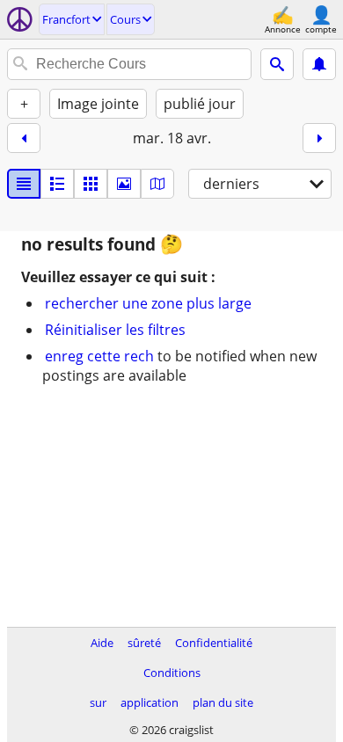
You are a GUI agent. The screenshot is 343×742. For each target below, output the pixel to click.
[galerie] (124, 184)
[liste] (23, 184)
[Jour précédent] (23, 138)
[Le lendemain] (319, 138)
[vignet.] (57, 184)
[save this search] (319, 64)
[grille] (90, 184)
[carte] (157, 184)
